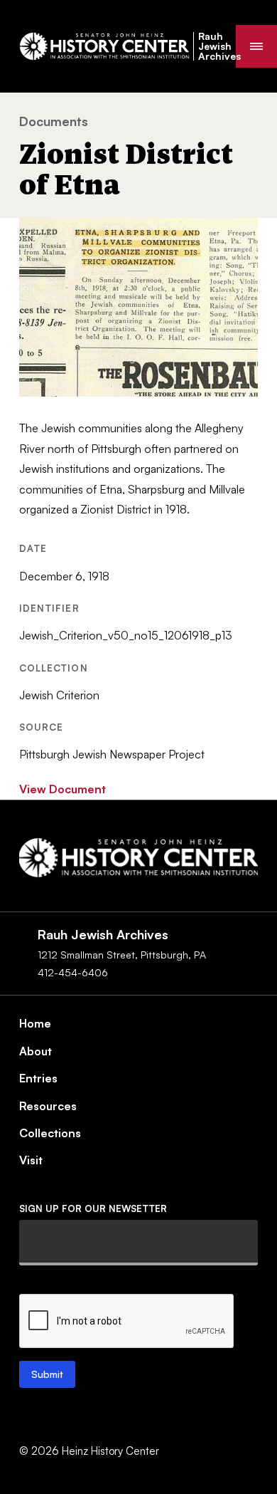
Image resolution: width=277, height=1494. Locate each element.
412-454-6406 (73, 972)
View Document (62, 789)
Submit (47, 1374)
